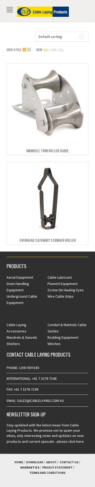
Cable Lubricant (60, 277)
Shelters (13, 343)
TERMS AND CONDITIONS (47, 473)
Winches (54, 343)
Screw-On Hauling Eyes (66, 290)
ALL (61, 49)
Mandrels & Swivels (22, 337)
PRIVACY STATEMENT (57, 467)
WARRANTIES (29, 467)
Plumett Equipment (63, 283)
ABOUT (51, 462)
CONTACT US (69, 462)
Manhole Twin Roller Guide (47, 150)
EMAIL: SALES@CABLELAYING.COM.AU (35, 400)
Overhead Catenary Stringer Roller (48, 240)
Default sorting (50, 36)
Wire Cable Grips (61, 296)
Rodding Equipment (63, 337)
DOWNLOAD (34, 462)
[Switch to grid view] (25, 49)
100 (53, 49)
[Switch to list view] (29, 49)
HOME (19, 462)
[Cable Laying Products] (43, 11)
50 (46, 49)
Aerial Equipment (20, 277)
